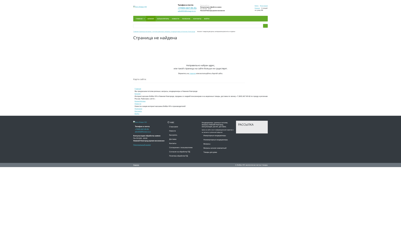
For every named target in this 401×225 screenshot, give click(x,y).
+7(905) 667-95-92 (187, 7)
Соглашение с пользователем (180, 147)
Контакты (138, 111)
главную (192, 73)
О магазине (173, 126)
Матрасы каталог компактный (214, 148)
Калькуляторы (140, 101)
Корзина (257, 8)
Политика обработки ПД (178, 156)
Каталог (138, 93)
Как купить (173, 135)
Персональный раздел (142, 145)
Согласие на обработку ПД (179, 151)
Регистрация (264, 6)
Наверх (136, 165)
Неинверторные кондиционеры (215, 139)
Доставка (172, 139)
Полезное (138, 109)
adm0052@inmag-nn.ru (187, 11)
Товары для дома (210, 152)
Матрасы (206, 144)
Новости (138, 103)
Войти (256, 6)
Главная (138, 89)
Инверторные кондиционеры (214, 135)
